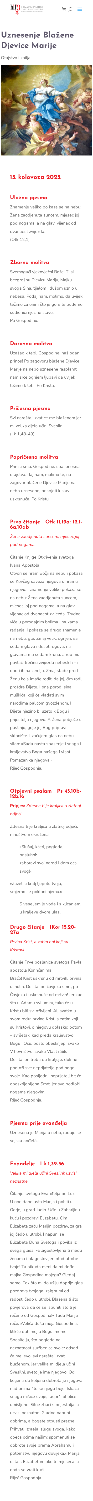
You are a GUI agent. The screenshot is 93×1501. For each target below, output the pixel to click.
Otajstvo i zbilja (16, 58)
